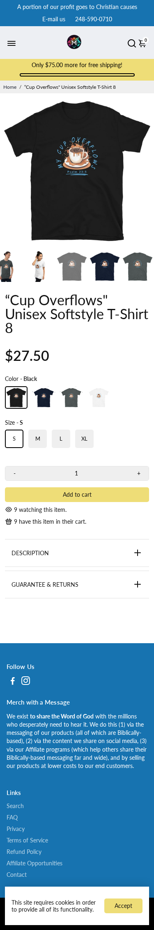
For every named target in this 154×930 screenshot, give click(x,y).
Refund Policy (24, 852)
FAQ (12, 817)
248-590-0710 (93, 19)
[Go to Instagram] (26, 681)
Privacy (16, 829)
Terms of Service (27, 840)
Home (9, 87)
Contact (17, 874)
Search (15, 806)
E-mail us (53, 19)
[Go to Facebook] (12, 681)
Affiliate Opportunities (34, 863)
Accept (123, 905)
